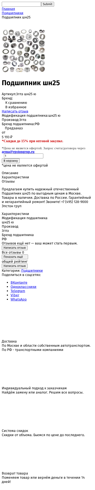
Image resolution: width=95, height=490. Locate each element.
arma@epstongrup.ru (18, 151)
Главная (8, 9)
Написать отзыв (15, 111)
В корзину (11, 161)
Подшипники (12, 13)
